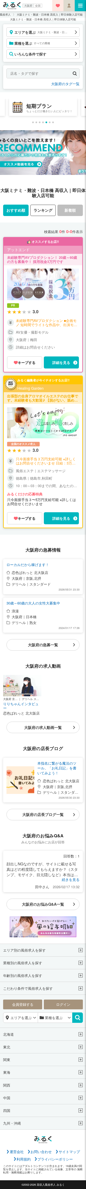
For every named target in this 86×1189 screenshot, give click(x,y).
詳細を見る (61, 362)
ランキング (43, 210)
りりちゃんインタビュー (21, 706)
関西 (6, 1085)
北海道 (8, 1034)
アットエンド (18, 249)
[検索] (77, 1017)
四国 (6, 1110)
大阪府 (28, 5)
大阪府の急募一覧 (43, 644)
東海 (6, 1072)
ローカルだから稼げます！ (27, 564)
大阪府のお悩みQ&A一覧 (43, 904)
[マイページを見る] (69, 5)
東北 (6, 1047)
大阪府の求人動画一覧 (43, 727)
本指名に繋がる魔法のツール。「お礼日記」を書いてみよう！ (56, 768)
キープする (26, 362)
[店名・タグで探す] (74, 73)
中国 (6, 1098)
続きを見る (71, 879)
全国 (37, 5)
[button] (33, 122)
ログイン (63, 1004)
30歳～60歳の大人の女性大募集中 (33, 603)
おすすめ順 (15, 210)
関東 (6, 1060)
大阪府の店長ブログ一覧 (43, 814)
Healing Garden (30, 388)
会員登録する (22, 1004)
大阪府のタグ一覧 (65, 83)
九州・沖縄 (12, 1123)
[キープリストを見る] (57, 5)
